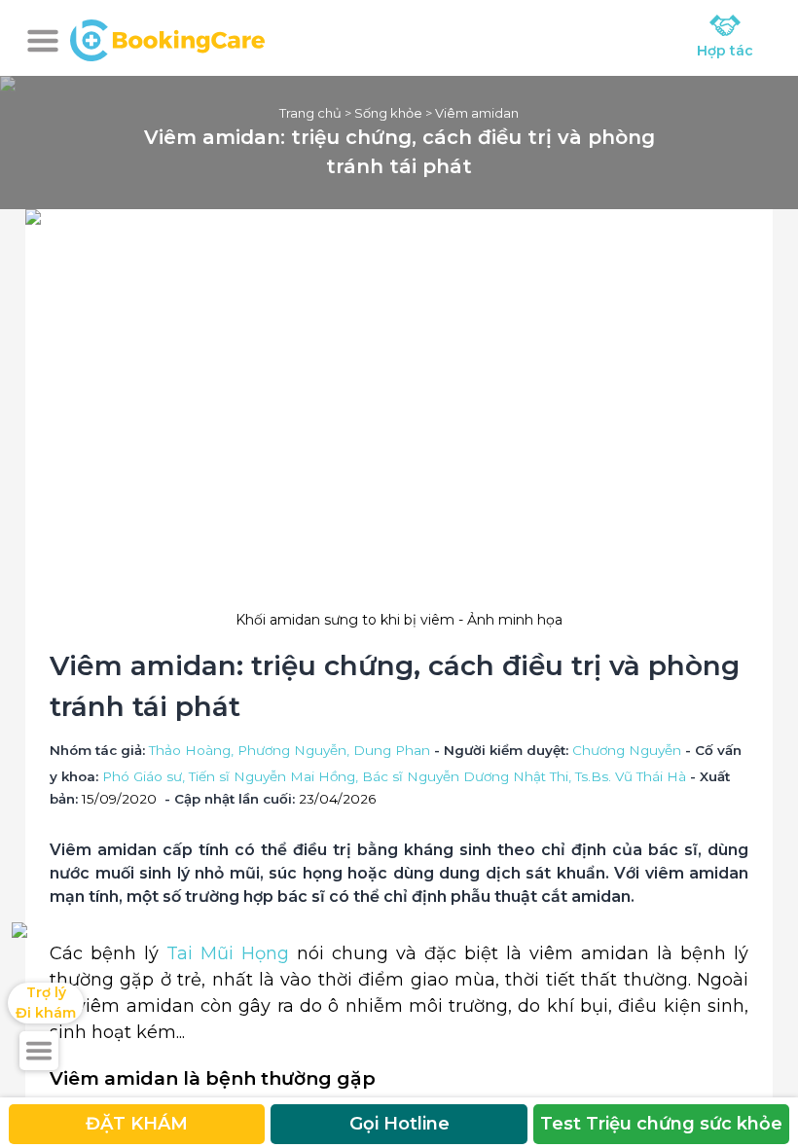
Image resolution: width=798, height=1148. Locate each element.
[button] (42, 40)
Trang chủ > (316, 113)
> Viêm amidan (470, 113)
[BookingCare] (167, 38)
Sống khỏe (388, 113)
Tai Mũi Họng (227, 953)
